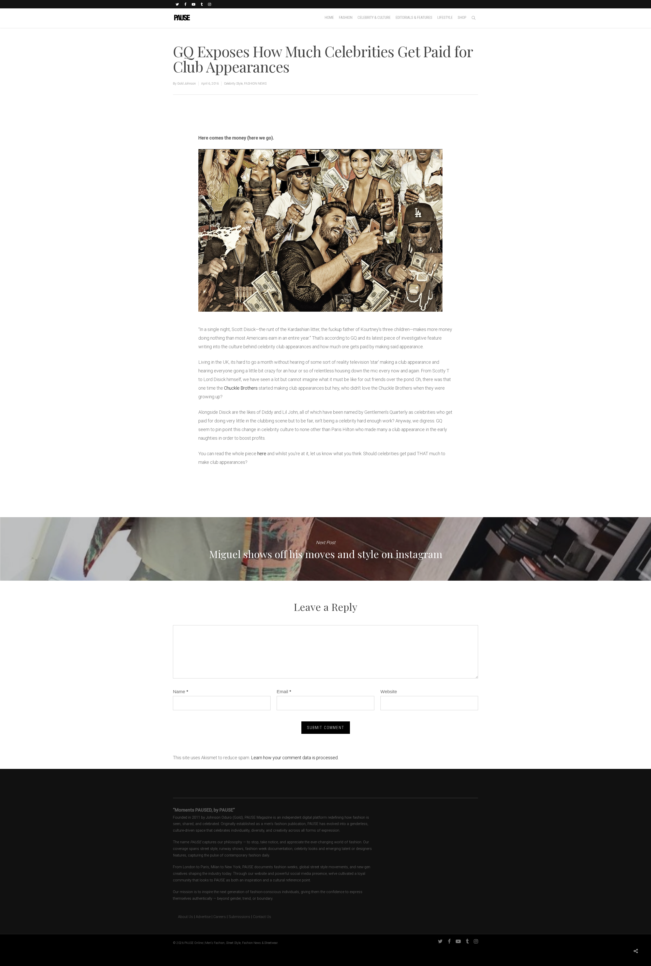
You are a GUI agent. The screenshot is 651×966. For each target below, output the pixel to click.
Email (284, 691)
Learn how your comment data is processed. (294, 757)
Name (180, 691)
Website (388, 691)
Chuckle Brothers (241, 388)
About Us (183, 917)
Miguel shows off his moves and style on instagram (325, 549)
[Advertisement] (257, 116)
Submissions (239, 917)
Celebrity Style (233, 83)
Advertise (203, 917)
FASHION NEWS (255, 83)
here (261, 453)
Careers (219, 917)
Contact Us (262, 917)
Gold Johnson (186, 83)
